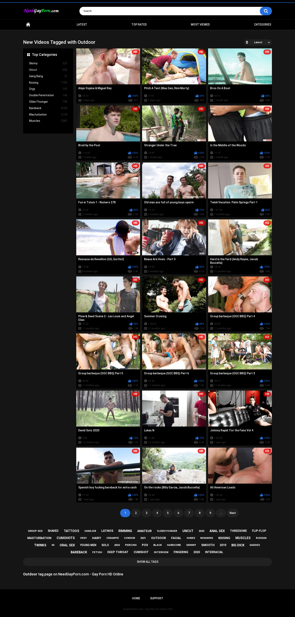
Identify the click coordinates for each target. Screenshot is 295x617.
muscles (243, 538)
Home (28, 24)
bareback (79, 552)
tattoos (71, 531)
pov (145, 545)
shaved (53, 530)
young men (88, 545)
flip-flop (259, 530)
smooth (208, 545)
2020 (196, 552)
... (221, 513)
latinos (107, 530)
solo (105, 545)
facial (176, 538)
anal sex (217, 531)
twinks (40, 545)
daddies (255, 545)
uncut (187, 531)
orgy (83, 538)
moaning (206, 537)
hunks (191, 538)
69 (53, 545)
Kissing (48, 82)
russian (261, 538)
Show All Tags (147, 561)
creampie (112, 538)
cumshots (66, 538)
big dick (237, 545)
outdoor (158, 538)
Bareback (48, 108)
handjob (90, 531)
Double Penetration (48, 95)
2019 (223, 545)
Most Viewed (200, 24)
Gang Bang (48, 76)
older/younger (167, 531)
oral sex (67, 545)
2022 (117, 544)
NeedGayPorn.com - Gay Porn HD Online (144, 609)
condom (129, 538)
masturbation (39, 538)
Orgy (48, 88)
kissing (224, 538)
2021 (143, 537)
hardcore (174, 544)
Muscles (48, 120)
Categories (262, 24)
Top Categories (44, 54)
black (157, 544)
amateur (144, 531)
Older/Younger (48, 101)
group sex (35, 530)
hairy (96, 538)
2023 (201, 530)
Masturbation (48, 114)
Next (233, 513)
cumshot (141, 552)
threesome (238, 530)
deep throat (117, 552)
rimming (125, 531)
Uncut (48, 69)
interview (161, 552)
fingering (181, 552)
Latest (82, 24)
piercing (131, 545)
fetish (97, 552)
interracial (214, 552)
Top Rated (139, 24)
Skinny (48, 63)
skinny (191, 544)
